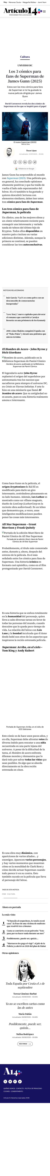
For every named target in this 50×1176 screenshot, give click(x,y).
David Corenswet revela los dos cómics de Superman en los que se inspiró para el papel (25, 105)
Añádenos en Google (26, 169)
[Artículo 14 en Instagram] (10, 1081)
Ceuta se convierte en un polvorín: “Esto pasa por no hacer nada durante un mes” (25, 932)
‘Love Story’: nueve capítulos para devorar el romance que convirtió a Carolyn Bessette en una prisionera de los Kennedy (26, 317)
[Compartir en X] (20, 162)
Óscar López (31, 151)
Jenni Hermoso (44, 2)
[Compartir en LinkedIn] (25, 162)
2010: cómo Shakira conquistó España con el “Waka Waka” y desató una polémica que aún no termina (26, 333)
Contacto (20, 1088)
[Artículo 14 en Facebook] (15, 1081)
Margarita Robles (29, 2)
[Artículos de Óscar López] (9, 152)
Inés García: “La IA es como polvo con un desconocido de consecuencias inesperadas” (25, 300)
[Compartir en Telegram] (34, 162)
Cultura (11, 894)
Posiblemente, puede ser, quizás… (22, 938)
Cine (4, 894)
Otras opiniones (10, 953)
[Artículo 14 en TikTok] (20, 1081)
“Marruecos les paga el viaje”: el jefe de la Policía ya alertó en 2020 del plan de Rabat (26, 944)
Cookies (7, 1091)
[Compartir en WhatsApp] (29, 162)
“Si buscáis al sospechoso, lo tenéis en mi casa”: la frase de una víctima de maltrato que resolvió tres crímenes (26, 923)
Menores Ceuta (15, 2)
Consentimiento (17, 1091)
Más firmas (23, 1044)
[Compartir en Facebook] (15, 162)
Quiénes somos (9, 1088)
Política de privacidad (33, 1088)
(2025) (16, 178)
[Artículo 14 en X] (5, 1081)
